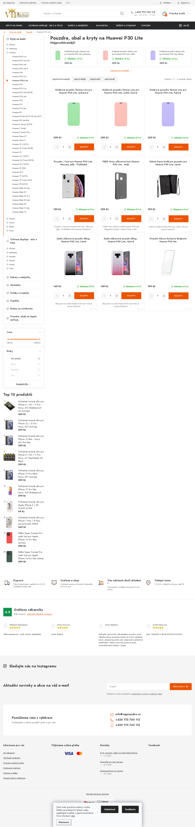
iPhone (12, 44)
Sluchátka (15, 285)
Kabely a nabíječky (20, 277)
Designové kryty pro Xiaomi (111, 771)
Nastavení (64, 822)
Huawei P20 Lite (19, 96)
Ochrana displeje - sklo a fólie (23, 241)
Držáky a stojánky (19, 292)
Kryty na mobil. (18, 39)
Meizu (11, 226)
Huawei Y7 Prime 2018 (22, 180)
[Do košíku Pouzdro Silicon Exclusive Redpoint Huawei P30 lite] (178, 295)
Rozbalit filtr (22, 384)
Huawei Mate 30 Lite (21, 188)
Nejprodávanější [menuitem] (61, 79)
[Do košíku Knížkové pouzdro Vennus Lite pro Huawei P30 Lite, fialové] (178, 147)
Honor (12, 222)
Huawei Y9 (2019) (20, 184)
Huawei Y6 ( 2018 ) (20, 164)
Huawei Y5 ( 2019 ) (20, 144)
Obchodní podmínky (27, 2)
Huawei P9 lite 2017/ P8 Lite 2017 (27, 116)
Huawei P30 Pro (19, 76)
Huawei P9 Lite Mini (20, 120)
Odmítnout (109, 809)
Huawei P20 (17, 100)
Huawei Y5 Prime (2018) (22, 148)
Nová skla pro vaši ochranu (111, 762)
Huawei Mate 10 (19, 212)
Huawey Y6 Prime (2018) (23, 160)
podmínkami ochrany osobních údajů (147, 694)
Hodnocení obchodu (12, 768)
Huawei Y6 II (17, 172)
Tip (25, 375)
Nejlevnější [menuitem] (80, 79)
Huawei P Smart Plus (21, 132)
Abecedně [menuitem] (110, 79)
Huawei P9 (17, 112)
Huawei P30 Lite (20, 80)
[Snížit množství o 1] (57, 147)
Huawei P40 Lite (19, 64)
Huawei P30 (17, 84)
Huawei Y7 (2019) (20, 176)
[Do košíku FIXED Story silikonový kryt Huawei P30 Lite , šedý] (131, 218)
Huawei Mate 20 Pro (21, 196)
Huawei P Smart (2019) (22, 124)
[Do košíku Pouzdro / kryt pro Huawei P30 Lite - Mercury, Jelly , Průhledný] (84, 218)
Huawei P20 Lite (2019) (22, 92)
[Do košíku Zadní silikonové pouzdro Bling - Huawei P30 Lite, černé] (84, 295)
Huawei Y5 (16, 152)
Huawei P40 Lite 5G (21, 60)
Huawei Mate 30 (19, 192)
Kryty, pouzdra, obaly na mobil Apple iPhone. (119, 753)
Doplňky (14, 300)
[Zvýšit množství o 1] (69, 147)
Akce (25, 364)
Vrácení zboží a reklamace (14, 778)
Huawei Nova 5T (19, 136)
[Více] (184, 25)
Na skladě (25, 358)
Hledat (122, 13)
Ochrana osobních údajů (51, 2)
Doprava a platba (10, 773)
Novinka (25, 369)
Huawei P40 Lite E (20, 68)
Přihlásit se (180, 686)
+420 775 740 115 (144, 12)
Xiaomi (12, 218)
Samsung (13, 48)
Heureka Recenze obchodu (97, 794)
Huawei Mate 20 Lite (21, 200)
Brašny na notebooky (21, 308)
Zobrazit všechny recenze (39, 614)
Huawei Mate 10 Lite (20, 208)
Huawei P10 (17, 104)
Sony (11, 230)
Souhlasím (130, 809)
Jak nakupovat (9, 2)
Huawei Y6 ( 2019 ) (20, 156)
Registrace (185, 2)
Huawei (12, 52)
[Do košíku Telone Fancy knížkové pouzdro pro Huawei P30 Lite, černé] (178, 218)
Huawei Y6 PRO (19, 168)
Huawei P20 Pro (19, 88)
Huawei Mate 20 (19, 204)
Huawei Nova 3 (18, 140)
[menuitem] (14, 25)
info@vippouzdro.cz (128, 714)
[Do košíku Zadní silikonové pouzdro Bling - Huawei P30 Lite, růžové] (131, 295)
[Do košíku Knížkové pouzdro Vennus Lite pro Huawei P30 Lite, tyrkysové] (84, 146)
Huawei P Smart (19, 128)
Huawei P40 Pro (19, 56)
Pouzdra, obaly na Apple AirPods (23, 318)
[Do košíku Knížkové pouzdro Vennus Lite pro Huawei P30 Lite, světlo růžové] (131, 146)
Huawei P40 (17, 72)
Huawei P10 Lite (19, 108)
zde (73, 815)
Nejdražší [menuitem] (95, 79)
